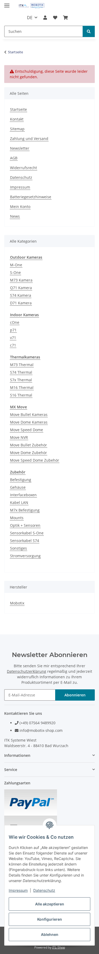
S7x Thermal (21, 379)
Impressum (18, 890)
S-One (15, 272)
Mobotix (17, 603)
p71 (13, 329)
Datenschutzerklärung (26, 671)
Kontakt (16, 119)
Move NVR (19, 437)
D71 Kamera (21, 302)
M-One (16, 264)
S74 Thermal (21, 372)
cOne (14, 322)
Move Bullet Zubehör (28, 444)
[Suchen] (89, 31)
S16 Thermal (21, 395)
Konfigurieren (49, 919)
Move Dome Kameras (29, 422)
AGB (13, 157)
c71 (13, 345)
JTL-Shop (58, 947)
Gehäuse (18, 487)
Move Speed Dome (26, 429)
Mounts (16, 517)
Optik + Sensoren (25, 525)
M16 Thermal (22, 387)
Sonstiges (18, 548)
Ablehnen (49, 934)
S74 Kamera (20, 295)
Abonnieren (75, 694)
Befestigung (20, 479)
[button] (45, 17)
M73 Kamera (21, 280)
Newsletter (19, 148)
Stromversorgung (25, 555)
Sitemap (17, 128)
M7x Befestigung (25, 510)
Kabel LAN (19, 502)
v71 (13, 337)
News (15, 216)
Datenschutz (44, 890)
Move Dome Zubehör (28, 452)
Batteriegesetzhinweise (30, 196)
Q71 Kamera (21, 287)
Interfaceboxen (23, 494)
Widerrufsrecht (23, 167)
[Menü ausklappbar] (7, 3)
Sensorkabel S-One (27, 532)
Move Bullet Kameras (29, 414)
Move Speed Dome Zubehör (34, 460)
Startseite (18, 109)
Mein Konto (20, 206)
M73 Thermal (22, 364)
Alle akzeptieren (49, 904)
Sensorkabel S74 (24, 540)
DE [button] (29, 17)
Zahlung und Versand (29, 138)
